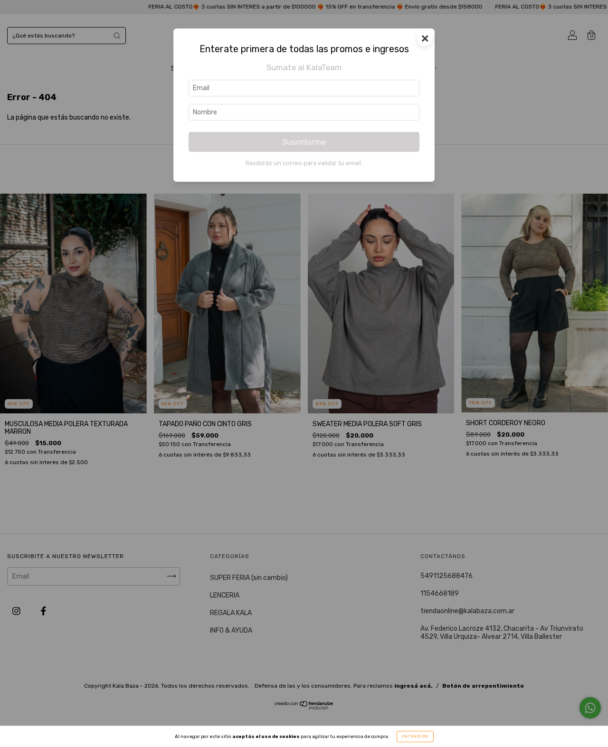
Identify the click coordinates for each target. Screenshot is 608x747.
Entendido (415, 736)
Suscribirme (304, 142)
